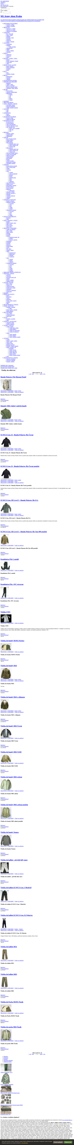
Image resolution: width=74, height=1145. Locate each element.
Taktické (8, 79)
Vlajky (7, 333)
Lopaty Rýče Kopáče (11, 154)
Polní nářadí (9, 158)
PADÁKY (5, 293)
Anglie (7, 339)
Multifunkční (9, 76)
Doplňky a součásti (10, 307)
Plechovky (8, 55)
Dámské (8, 233)
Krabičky (8, 68)
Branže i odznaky (10, 201)
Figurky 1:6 (9, 285)
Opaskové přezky (10, 286)
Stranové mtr (12, 146)
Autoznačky (9, 44)
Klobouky (8, 299)
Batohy (8, 59)
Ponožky (8, 243)
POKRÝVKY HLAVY (8, 294)
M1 (10, 97)
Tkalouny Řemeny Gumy (12, 125)
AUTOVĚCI (6, 43)
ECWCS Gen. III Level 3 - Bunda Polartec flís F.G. (19, 500)
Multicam (8, 189)
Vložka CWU (5, 612)
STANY (5, 317)
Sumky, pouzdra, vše (11, 347)
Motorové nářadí (10, 155)
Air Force (8, 169)
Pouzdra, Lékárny (10, 361)
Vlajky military (12, 335)
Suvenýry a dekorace (11, 290)
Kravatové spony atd (11, 277)
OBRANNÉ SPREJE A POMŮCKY (12, 272)
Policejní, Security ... (11, 193)
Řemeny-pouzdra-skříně (11, 87)
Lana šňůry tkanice (10, 105)
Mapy (7, 219)
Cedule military (12, 329)
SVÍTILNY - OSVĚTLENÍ (9, 321)
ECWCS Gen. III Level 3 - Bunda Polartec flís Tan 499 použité (24, 532)
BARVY (5, 53)
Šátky (7, 303)
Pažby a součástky (10, 85)
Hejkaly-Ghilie (9, 118)
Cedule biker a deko (13, 328)
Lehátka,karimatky (10, 315)
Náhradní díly (9, 48)
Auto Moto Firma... (10, 182)
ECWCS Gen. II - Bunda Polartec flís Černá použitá (20, 466)
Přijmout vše (68, 1142)
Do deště (8, 234)
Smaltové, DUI (9, 281)
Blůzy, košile (9, 230)
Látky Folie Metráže (11, 124)
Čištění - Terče (9, 84)
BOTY (5, 71)
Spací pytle (8, 316)
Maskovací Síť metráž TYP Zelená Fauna (10, 1093)
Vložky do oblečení (10, 229)
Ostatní (11, 100)
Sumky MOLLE (13, 352)
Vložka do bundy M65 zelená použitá (14, 805)
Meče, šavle (9, 224)
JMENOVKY (6, 27)
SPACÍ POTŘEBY (7, 312)
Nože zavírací (9, 225)
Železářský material (10, 163)
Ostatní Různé (9, 157)
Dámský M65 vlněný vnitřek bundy (14, 406)
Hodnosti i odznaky (10, 202)
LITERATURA (7, 112)
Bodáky (8, 221)
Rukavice (8, 245)
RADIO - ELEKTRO (8, 306)
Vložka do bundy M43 (9, 666)
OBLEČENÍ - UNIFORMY (10, 228)
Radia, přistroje (9, 311)
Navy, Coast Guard (10, 167)
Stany (7, 320)
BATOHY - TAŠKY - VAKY (10, 58)
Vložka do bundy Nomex (10, 832)
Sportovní (8, 40)
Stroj (7, 110)
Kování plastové (10, 123)
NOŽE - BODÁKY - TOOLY (10, 220)
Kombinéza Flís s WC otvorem (12, 584)
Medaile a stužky (10, 133)
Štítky (10, 308)
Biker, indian (9, 283)
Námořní (11, 255)
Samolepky (8, 289)
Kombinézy (9, 241)
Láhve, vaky (9, 342)
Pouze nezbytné (58, 1142)
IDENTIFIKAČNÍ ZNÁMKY (10, 23)
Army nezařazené (13, 173)
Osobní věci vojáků (10, 287)
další (41, 374)
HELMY (5, 89)
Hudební (8, 36)
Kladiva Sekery (9, 140)
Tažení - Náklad (10, 50)
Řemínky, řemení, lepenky (12, 346)
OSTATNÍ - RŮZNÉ (8, 282)
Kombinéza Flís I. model (10, 559)
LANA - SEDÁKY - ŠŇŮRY (10, 103)
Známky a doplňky (10, 26)
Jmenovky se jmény (10, 30)
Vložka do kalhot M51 (9, 947)
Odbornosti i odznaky (11, 210)
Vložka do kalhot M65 (9, 974)
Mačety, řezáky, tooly (11, 223)
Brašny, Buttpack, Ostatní (12, 61)
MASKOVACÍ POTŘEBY (9, 116)
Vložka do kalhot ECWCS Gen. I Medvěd (16, 888)
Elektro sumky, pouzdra (11, 309)
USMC (8, 168)
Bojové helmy (9, 90)
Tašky (7, 63)
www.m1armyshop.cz (67, 1120)
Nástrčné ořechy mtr (13, 144)
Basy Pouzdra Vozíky (11, 138)
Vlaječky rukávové (10, 195)
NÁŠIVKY (6, 164)
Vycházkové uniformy (11, 263)
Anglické (8, 197)
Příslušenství (9, 93)
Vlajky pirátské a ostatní (14, 337)
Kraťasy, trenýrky (13, 239)
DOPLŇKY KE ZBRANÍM (10, 81)
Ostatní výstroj (9, 343)
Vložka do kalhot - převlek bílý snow (14, 860)
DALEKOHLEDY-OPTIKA (10, 80)
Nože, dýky (9, 226)
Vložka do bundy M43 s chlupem (13, 697)
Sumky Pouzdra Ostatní (14, 355)
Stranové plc (12, 151)
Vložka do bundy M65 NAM (11, 752)
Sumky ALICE (12, 350)
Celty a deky (9, 313)
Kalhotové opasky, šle (14, 237)
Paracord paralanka (10, 106)
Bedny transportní (10, 67)
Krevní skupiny (9, 188)
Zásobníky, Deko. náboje (12, 88)
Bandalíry (8, 83)
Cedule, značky (9, 326)
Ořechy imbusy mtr (13, 145)
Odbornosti (11, 190)
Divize (10, 176)
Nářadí (7, 49)
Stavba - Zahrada (10, 41)
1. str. (30, 374)
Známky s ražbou (10, 24)
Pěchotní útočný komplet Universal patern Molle (12, 1105)
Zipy (10, 131)
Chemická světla (10, 322)
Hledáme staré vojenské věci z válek (9, 368)
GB (10, 96)
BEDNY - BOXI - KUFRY (9, 65)
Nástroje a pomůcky (11, 359)
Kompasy (8, 217)
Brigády (11, 175)
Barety (7, 295)
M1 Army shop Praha (11, 16)
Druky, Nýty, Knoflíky (14, 128)
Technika (8, 52)
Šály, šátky (8, 249)
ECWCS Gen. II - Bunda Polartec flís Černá (17, 435)
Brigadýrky (9, 296)
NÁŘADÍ (5, 137)
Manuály (8, 115)
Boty (7, 72)
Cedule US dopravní (14, 331)
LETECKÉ (6, 109)
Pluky (10, 179)
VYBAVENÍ (6, 32)
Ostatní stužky (9, 135)
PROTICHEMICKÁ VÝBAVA (10, 304)
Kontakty (5, 1059)
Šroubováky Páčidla (11, 162)
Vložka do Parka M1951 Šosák (12, 1002)
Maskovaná (12, 254)
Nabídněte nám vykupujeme (7, 365)
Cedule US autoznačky (14, 330)
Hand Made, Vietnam (11, 185)
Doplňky (8, 45)
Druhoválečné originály (11, 166)
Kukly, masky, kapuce (11, 300)
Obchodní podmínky (8, 1060)
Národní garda (12, 177)
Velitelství (11, 181)
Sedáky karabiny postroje (12, 107)
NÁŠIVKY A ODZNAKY (9, 199)
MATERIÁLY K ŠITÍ (8, 120)
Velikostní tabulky (7, 1061)
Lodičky (8, 302)
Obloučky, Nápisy (10, 192)
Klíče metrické (9, 142)
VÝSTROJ (6, 338)
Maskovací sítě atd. (10, 119)
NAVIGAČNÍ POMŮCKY (9, 216)
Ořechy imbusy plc (13, 150)
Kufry (7, 70)
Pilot (7, 111)
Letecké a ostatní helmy (11, 92)
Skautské (8, 39)
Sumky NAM (12, 353)
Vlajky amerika (12, 334)
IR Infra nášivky (10, 186)
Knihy (7, 114)
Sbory (10, 180)
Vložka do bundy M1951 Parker (12, 641)
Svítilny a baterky (10, 324)
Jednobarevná (12, 252)
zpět (33, 374)
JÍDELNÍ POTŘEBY (8, 102)
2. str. (44, 374)
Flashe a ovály (9, 184)
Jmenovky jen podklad (11, 31)
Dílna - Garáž (9, 35)
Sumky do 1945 (13, 351)
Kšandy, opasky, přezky (11, 340)
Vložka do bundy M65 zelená (11, 777)
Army (7, 171)
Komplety (8, 242)
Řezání (8, 159)
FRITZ (11, 94)
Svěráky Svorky (10, 160)
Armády (11, 172)
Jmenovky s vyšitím (10, 28)
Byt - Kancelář (9, 33)
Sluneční (8, 78)
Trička (7, 251)
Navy (10, 206)
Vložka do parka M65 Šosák (11, 1027)
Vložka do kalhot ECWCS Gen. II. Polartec (17, 915)
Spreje (7, 57)
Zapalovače (9, 291)
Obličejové (8, 54)
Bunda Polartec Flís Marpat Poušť (13, 377)
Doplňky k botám (10, 74)
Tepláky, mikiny (10, 250)
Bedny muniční (9, 66)
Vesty (7, 258)
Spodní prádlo (9, 246)
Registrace (5, 1057)
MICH (10, 98)
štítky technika (12, 46)
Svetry (7, 247)
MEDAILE (6, 132)
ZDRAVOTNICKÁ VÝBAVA (10, 357)
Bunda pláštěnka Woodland (7, 1084)
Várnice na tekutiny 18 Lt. (7, 1072)
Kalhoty (8, 236)
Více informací (24, 1142)
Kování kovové (9, 122)
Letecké (11, 259)
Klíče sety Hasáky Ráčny (12, 153)
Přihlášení (5, 1056)
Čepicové (8, 276)
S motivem (11, 256)
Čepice (8, 298)
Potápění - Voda (10, 37)
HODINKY (6, 101)
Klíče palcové (9, 147)
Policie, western (10, 280)
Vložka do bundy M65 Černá (11, 726)
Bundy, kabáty (9, 232)
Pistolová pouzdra (10, 344)
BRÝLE (5, 75)
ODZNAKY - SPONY (8, 273)
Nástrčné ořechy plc (13, 149)
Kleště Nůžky (9, 141)
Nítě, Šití (11, 129)
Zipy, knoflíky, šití (10, 127)
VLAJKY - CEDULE (8, 325)
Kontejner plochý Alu (5, 1114)
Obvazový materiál (10, 360)
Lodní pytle (9, 62)
